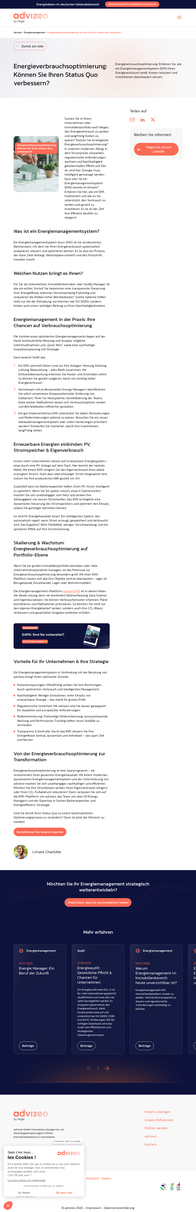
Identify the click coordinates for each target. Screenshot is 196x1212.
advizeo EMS (71, 591)
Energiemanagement (34, 32)
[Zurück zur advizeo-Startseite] (31, 17)
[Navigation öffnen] (179, 17)
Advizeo (18, 32)
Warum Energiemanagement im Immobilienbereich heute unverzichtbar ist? (156, 975)
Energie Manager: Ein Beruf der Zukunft (36, 971)
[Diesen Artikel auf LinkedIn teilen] (142, 119)
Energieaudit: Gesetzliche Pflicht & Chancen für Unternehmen (94, 975)
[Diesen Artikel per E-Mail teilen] (132, 119)
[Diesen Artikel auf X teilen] (153, 119)
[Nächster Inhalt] (106, 1068)
